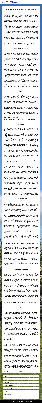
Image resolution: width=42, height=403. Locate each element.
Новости (5, 379)
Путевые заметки (7, 397)
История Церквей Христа (8, 385)
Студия (5, 391)
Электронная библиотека (8, 394)
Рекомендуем (6, 382)
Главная (5, 376)
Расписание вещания (8, 388)
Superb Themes (29, 401)
